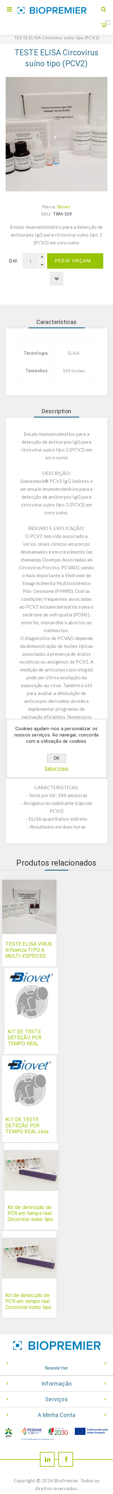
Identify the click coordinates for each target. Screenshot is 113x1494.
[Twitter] (47, 1459)
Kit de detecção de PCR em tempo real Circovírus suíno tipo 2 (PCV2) (30, 1216)
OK (56, 758)
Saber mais (56, 768)
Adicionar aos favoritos (56, 279)
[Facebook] (65, 1459)
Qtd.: (14, 261)
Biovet (64, 206)
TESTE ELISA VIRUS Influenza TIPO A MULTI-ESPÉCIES (28, 950)
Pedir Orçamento (79, 261)
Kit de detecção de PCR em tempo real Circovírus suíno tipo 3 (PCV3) (28, 1304)
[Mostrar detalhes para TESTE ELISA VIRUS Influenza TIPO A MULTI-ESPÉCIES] (29, 907)
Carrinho (107, 22)
